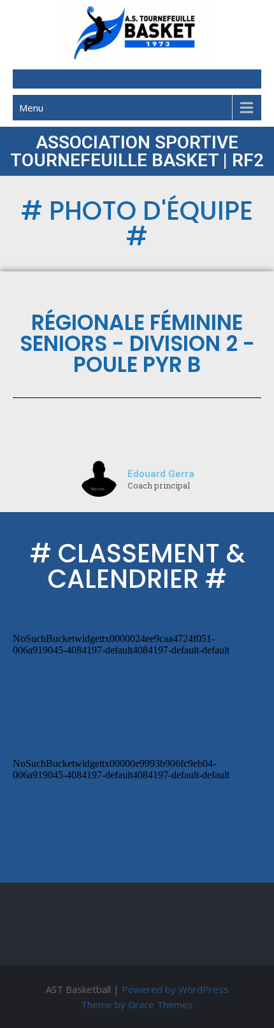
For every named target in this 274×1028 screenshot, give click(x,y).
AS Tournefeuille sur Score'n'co (66, 737)
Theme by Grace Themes (137, 1004)
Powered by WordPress (175, 989)
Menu (31, 107)
